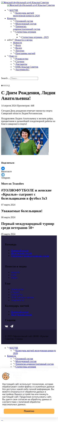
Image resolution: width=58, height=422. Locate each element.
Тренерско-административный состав (26, 27)
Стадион (19, 61)
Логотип (19, 50)
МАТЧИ (14, 10)
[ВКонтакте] (3, 168)
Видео (18, 48)
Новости (17, 42)
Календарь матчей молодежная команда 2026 (26, 14)
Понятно (29, 411)
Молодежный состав (25, 23)
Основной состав (24, 21)
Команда (11, 18)
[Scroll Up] (2, 419)
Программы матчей (25, 53)
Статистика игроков (25, 32)
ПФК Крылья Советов (26, 67)
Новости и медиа (23, 40)
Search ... (5, 78)
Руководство (21, 58)
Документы (21, 64)
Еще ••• (13, 56)
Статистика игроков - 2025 (35, 37)
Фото (18, 45)
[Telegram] (3, 174)
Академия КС (22, 69)
